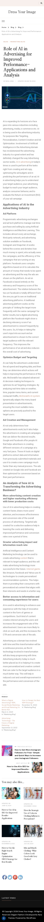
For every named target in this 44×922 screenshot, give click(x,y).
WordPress (31, 918)
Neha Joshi (10, 81)
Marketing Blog (17, 42)
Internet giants (33, 569)
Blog (6, 42)
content (23, 558)
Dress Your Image (22, 12)
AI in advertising (23, 162)
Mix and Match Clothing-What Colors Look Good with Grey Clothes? (30, 853)
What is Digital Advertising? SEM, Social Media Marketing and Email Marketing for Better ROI (11, 705)
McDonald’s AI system (29, 396)
